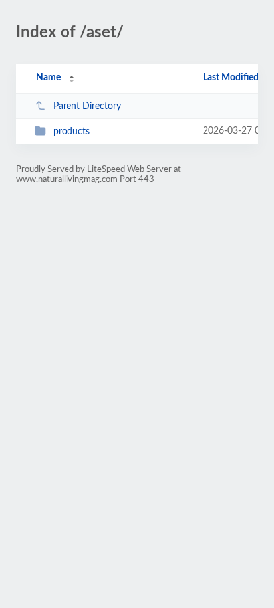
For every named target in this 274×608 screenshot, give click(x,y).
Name (48, 77)
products (71, 131)
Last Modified (231, 77)
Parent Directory (87, 106)
